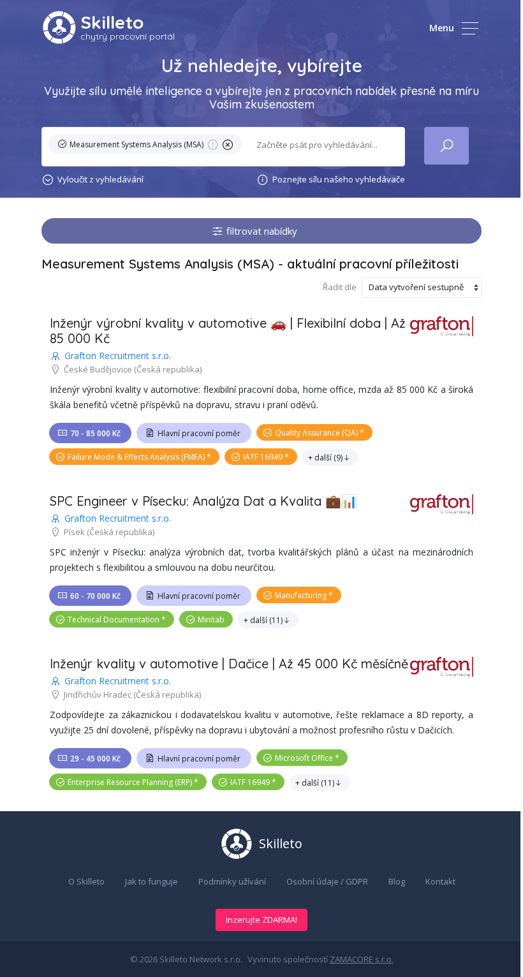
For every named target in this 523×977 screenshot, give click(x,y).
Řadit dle (340, 287)
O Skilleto (86, 881)
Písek (74, 532)
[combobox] (322, 145)
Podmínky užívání (232, 881)
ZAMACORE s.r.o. (362, 959)
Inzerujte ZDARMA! (261, 919)
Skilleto (112, 22)
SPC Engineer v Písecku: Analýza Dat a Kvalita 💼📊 (203, 501)
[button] (147, 146)
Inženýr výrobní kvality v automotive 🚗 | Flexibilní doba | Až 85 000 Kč (228, 330)
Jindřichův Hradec (97, 694)
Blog (396, 881)
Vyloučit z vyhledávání (100, 179)
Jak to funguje (151, 881)
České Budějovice (98, 369)
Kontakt (440, 881)
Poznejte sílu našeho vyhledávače (338, 179)
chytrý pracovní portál (127, 36)
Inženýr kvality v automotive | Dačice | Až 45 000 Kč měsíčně (229, 664)
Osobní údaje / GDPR (327, 881)
